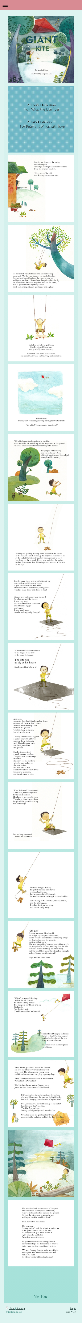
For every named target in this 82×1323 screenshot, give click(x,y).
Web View (71, 1311)
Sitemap (20, 1308)
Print (12, 1308)
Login (73, 1308)
